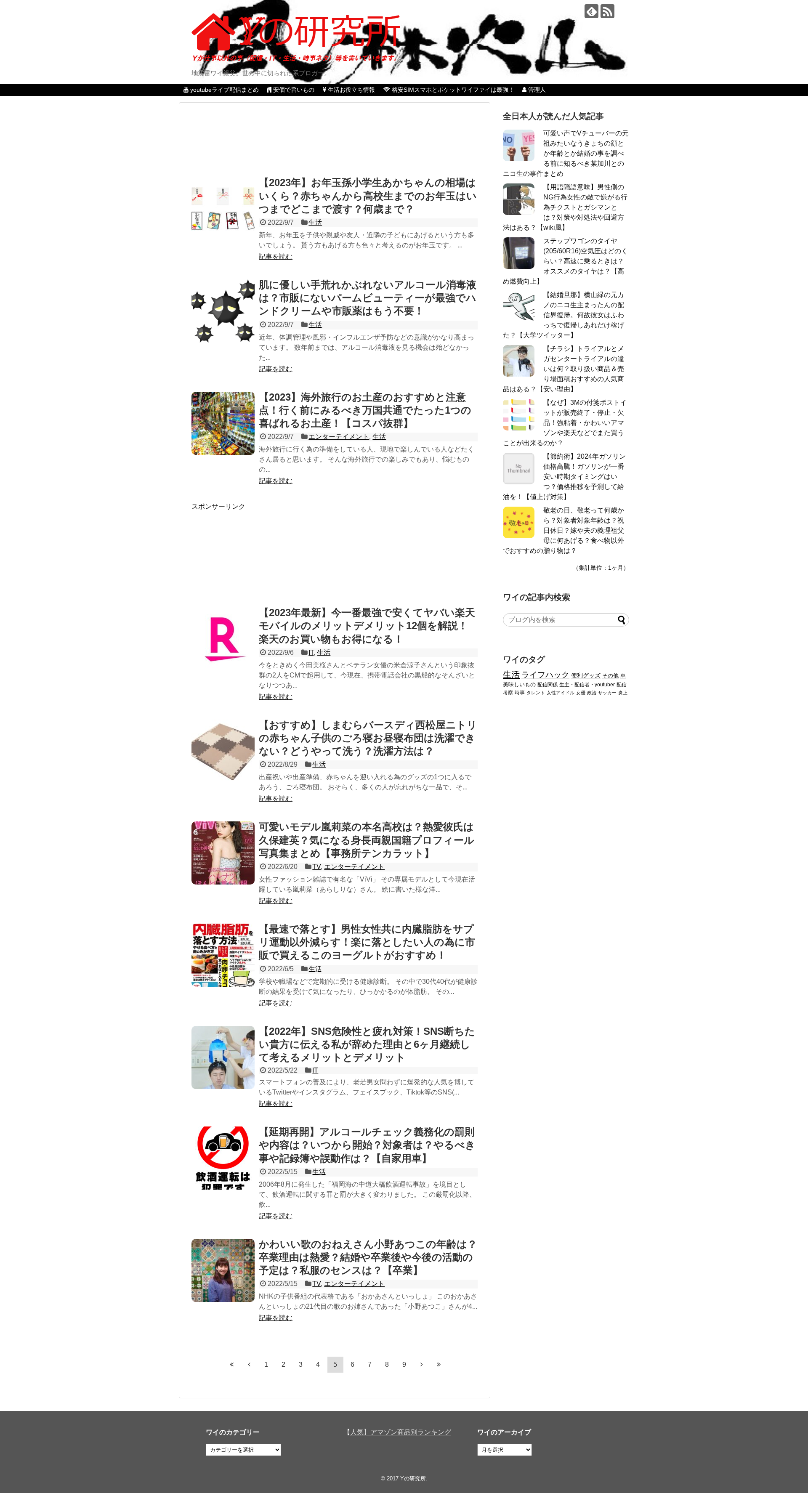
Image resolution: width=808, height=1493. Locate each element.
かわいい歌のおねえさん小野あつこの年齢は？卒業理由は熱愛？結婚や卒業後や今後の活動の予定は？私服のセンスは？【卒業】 (368, 1257)
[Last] (439, 1364)
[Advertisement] (335, 143)
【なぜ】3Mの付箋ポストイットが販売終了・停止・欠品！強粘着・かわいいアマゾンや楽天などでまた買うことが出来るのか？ (565, 422)
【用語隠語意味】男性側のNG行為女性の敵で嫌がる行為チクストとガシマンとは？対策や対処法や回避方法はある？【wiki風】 (565, 207)
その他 (610, 675)
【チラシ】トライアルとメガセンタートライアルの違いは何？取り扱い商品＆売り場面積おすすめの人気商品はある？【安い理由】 (563, 369)
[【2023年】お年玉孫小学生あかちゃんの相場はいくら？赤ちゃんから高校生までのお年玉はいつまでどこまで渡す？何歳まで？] (223, 208)
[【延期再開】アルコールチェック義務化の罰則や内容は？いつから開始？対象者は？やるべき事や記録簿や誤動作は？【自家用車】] (223, 1158)
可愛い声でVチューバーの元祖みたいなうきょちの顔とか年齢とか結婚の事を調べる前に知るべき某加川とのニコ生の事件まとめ (566, 153)
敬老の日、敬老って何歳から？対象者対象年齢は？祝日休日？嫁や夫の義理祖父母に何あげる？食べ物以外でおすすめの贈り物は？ (563, 530)
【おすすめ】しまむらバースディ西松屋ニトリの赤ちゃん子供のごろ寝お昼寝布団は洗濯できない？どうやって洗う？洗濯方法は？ (368, 738)
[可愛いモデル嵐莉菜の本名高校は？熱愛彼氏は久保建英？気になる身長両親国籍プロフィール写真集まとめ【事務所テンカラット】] (223, 853)
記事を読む (275, 256)
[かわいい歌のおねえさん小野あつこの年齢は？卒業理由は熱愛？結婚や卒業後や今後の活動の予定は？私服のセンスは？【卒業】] (223, 1270)
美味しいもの (519, 685)
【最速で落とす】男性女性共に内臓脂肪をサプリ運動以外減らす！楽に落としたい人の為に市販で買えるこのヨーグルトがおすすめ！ (367, 942)
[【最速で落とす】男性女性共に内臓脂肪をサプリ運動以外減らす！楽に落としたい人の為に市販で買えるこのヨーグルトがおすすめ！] (223, 955)
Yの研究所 (413, 1478)
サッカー (607, 692)
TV (316, 866)
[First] (232, 1364)
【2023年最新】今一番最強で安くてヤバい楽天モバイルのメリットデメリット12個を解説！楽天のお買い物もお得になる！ (367, 625)
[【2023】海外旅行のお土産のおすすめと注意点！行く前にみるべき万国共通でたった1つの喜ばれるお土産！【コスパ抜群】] (223, 423)
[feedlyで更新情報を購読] (591, 11)
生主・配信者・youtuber (587, 684)
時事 (520, 692)
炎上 (622, 692)
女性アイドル (560, 692)
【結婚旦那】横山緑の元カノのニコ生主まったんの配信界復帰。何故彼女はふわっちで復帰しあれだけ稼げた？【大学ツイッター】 (563, 315)
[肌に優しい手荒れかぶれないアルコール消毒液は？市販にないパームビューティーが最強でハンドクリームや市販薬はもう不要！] (223, 311)
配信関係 (547, 684)
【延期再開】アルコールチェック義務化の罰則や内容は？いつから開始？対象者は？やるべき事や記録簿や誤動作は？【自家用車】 (367, 1145)
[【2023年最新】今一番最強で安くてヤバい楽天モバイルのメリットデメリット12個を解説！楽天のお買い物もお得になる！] (223, 638)
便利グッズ (586, 675)
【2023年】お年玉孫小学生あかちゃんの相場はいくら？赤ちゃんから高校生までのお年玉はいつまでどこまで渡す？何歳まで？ (368, 195)
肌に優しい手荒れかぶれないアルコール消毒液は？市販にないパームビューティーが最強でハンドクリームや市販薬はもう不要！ (367, 297)
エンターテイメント (338, 436)
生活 (315, 222)
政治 (591, 692)
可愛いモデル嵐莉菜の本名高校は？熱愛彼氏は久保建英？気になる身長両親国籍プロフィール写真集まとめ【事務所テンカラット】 (366, 839)
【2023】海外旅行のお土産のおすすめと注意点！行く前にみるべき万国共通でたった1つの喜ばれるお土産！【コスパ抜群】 (365, 410)
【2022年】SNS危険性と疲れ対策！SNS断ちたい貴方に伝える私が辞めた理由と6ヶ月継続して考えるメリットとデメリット (367, 1044)
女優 (580, 692)
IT (311, 652)
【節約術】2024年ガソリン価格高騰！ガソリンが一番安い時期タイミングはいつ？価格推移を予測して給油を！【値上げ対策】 (564, 476)
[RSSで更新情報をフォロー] (607, 11)
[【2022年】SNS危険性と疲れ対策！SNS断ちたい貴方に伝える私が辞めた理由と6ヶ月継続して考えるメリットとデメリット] (223, 1057)
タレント (535, 692)
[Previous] (249, 1364)
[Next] (422, 1364)
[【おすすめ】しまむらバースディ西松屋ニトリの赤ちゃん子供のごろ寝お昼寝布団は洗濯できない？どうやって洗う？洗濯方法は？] (223, 751)
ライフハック (545, 674)
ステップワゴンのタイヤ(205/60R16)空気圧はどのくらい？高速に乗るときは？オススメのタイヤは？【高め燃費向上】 (565, 261)
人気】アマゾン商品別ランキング (400, 1432)
